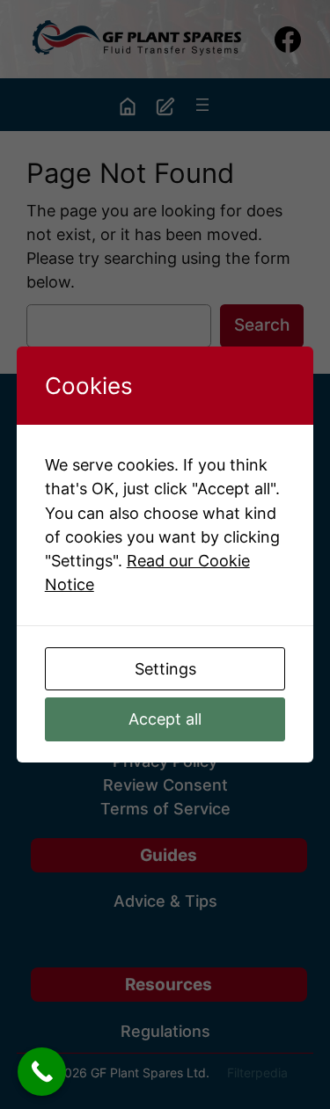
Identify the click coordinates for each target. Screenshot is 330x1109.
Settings (165, 669)
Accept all (165, 719)
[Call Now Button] (42, 1071)
